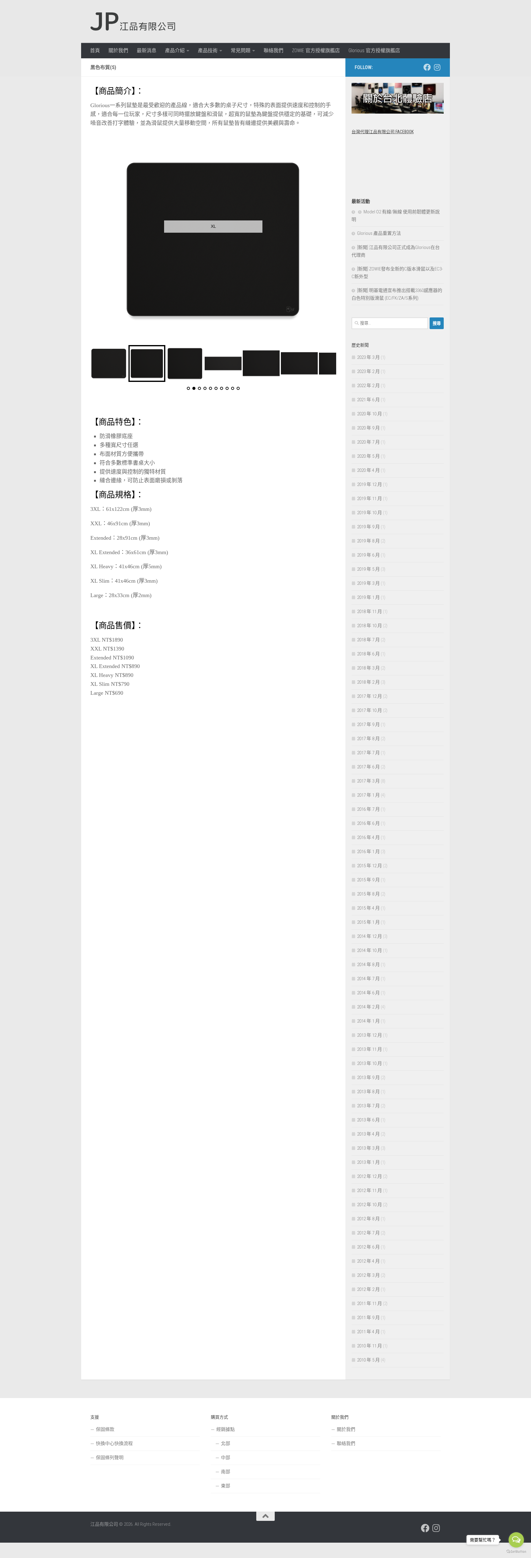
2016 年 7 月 (368, 809)
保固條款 (105, 1429)
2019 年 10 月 (369, 512)
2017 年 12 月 (369, 696)
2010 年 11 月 (369, 1346)
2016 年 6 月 (368, 823)
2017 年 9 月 (368, 724)
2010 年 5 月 (368, 1360)
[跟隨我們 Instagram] (437, 67)
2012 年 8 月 (368, 1219)
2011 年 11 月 (369, 1303)
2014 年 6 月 (368, 993)
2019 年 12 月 (369, 484)
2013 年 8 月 (368, 1091)
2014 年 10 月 (369, 950)
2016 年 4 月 (368, 837)
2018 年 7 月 (368, 640)
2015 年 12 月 (369, 865)
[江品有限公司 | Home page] (132, 21)
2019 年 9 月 (368, 527)
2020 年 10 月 (369, 414)
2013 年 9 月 (368, 1077)
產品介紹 (175, 50)
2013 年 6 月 (368, 1120)
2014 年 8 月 (368, 964)
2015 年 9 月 (368, 880)
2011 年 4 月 (368, 1332)
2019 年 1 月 (368, 597)
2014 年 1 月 (368, 1021)
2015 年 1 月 (368, 922)
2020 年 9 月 (368, 428)
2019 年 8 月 (368, 541)
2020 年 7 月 (368, 442)
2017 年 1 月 (368, 795)
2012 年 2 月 (368, 1289)
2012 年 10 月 (369, 1204)
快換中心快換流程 (114, 1443)
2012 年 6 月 (368, 1247)
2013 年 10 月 (369, 1063)
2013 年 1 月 (368, 1162)
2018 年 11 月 (369, 611)
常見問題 (240, 50)
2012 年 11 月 (369, 1190)
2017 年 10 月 (369, 710)
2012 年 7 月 (368, 1233)
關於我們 (118, 50)
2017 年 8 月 (368, 738)
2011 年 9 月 (368, 1317)
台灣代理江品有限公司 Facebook (383, 131)
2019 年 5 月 (368, 569)
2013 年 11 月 (369, 1049)
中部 (225, 1457)
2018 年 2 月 (368, 682)
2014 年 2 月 (368, 1007)
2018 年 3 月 (368, 668)
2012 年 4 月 (368, 1261)
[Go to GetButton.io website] (516, 1552)
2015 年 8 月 (368, 894)
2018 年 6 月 (368, 654)
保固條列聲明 (110, 1457)
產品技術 (208, 50)
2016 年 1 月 (368, 851)
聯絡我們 (273, 50)
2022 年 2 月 (368, 385)
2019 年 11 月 (369, 498)
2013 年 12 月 (369, 1035)
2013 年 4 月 (368, 1134)
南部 (225, 1471)
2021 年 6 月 (368, 399)
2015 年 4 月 (368, 908)
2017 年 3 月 (368, 781)
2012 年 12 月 (369, 1176)
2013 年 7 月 (368, 1106)
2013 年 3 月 (368, 1148)
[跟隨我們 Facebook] (427, 67)
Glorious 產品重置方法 (379, 233)
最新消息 (146, 50)
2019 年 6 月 (368, 555)
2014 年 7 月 (368, 978)
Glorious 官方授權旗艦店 (374, 50)
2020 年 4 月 (368, 470)
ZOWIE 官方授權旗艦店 (316, 50)
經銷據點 (225, 1429)
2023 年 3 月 (368, 357)
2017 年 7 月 (368, 753)
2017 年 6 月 (368, 767)
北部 (225, 1443)
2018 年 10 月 (369, 625)
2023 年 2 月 (368, 371)
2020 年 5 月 (368, 456)
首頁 (95, 50)
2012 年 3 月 (368, 1275)
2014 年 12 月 (369, 936)
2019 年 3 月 (368, 583)
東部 (225, 1486)
